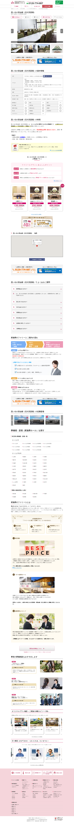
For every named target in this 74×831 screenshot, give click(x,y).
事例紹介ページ (25, 787)
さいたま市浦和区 (37, 443)
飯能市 (45, 475)
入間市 (34, 456)
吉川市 (45, 482)
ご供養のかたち (45, 785)
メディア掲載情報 (15, 793)
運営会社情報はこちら (37, 648)
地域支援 (13, 797)
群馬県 (24, 496)
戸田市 (34, 472)
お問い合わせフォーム (37, 791)
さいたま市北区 (16, 446)
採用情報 (23, 797)
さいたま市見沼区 (37, 449)
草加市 (14, 472)
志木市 (45, 469)
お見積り (34, 794)
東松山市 (15, 479)
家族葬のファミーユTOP (14, 8)
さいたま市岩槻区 (27, 443)
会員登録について (58, 180)
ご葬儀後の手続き (46, 781)
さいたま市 (15, 443)
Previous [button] (12, 31)
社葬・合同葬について (26, 784)
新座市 (14, 475)
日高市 (24, 479)
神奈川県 (35, 493)
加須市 (34, 460)
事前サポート (35, 783)
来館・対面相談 (35, 793)
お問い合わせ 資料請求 (58, 2)
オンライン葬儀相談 (15, 785)
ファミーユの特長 (15, 780)
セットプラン (24, 783)
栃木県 (34, 496)
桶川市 (14, 460)
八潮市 (34, 482)
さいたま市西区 (47, 446)
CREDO (23, 793)
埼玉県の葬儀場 (22, 8)
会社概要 (23, 794)
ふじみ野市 (15, 482)
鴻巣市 (34, 466)
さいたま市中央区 (37, 446)
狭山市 (34, 469)
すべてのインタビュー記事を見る (37, 765)
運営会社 (24, 791)
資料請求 (34, 796)
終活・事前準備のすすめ (57, 784)
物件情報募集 (45, 793)
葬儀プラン (24, 780)
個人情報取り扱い (56, 796)
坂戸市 (14, 469)
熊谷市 (24, 466)
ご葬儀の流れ (35, 780)
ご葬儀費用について (25, 785)
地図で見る (48, 76)
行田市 (45, 463)
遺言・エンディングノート (37, 785)
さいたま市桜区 (26, 446)
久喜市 (14, 466)
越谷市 (45, 466)
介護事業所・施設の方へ (47, 797)
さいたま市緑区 (16, 449)
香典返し (44, 788)
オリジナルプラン (25, 781)
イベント (13, 794)
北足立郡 (25, 463)
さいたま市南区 (26, 449)
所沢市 (24, 472)
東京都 (14, 493)
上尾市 (14, 456)
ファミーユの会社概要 (56, 150)
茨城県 (14, 496)
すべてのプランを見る (37, 214)
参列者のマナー (56, 783)
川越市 (14, 463)
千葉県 (45, 493)
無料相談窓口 (14, 783)
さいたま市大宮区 (47, 443)
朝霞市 (24, 456)
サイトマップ (55, 797)
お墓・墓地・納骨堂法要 (47, 787)
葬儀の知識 (55, 780)
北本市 (34, 463)
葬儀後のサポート (46, 780)
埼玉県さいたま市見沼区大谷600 (20, 14)
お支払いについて (25, 788)
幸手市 (24, 469)
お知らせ (13, 796)
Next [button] (61, 31)
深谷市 (34, 479)
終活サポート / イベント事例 (37, 787)
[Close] (40, 240)
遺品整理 (44, 784)
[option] (37, 31)
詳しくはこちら (18, 567)
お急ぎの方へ (14, 786)
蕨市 (24, 485)
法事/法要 (44, 783)
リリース (13, 798)
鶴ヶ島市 (46, 472)
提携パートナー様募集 (47, 796)
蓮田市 (24, 475)
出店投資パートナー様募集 (47, 794)
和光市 (14, 485)
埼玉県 (24, 493)
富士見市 (46, 479)
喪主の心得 (55, 781)
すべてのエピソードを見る (37, 736)
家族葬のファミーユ (56, 793)
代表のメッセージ (25, 796)
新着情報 (13, 791)
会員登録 (34, 797)
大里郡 (45, 456)
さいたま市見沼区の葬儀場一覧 (31, 8)
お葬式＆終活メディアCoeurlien (57, 786)
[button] (37, 246)
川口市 (45, 460)
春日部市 (25, 460)
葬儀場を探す (14, 802)
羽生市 (34, 475)
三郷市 (24, 482)
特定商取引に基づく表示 (57, 794)
